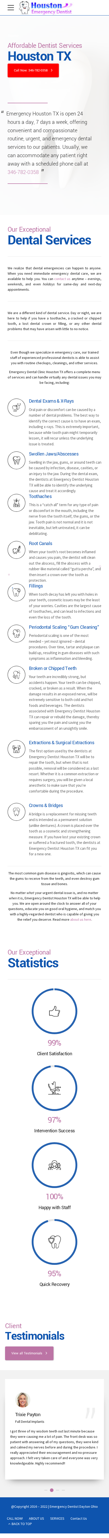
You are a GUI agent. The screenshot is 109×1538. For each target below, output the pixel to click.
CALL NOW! (15, 1486)
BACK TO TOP (22, 1491)
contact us (62, 278)
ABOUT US (36, 1486)
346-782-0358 (23, 172)
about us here (80, 919)
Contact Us (78, 1486)
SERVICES (57, 1486)
